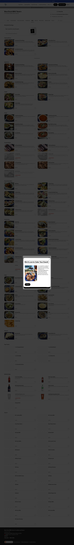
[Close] (49, 259)
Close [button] (27, 284)
